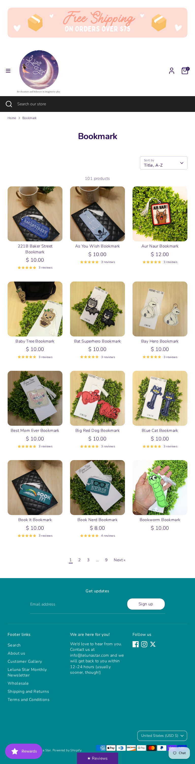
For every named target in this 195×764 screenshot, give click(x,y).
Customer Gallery (25, 661)
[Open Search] (8, 104)
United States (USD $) (159, 735)
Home (12, 118)
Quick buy (35, 233)
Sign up (146, 604)
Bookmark (29, 118)
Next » (119, 560)
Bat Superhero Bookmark (97, 341)
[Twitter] (153, 644)
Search (14, 645)
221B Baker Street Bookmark (35, 249)
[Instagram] (144, 644)
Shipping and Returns (28, 691)
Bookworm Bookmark (160, 520)
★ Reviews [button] (97, 758)
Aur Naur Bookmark (160, 246)
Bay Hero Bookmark (160, 341)
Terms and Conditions (29, 699)
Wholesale (18, 683)
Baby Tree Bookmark (34, 341)
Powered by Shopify (67, 750)
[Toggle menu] (8, 71)
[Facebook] (136, 644)
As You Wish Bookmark (97, 246)
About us (16, 653)
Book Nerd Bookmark (97, 520)
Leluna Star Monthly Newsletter (27, 672)
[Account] (172, 68)
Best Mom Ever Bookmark (35, 430)
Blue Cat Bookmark (160, 430)
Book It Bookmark (35, 520)
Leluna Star (43, 750)
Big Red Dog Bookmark (97, 430)
